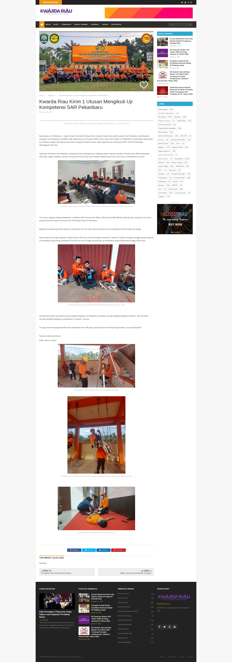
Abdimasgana (163, 109)
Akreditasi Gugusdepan (166, 113)
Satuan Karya (172, 189)
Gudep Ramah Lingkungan (167, 128)
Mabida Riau (180, 166)
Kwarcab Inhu (123, 602)
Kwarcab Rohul (123, 629)
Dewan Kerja (181, 121)
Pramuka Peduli (179, 178)
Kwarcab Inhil (122, 598)
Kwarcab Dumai (123, 594)
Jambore (161, 140)
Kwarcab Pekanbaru (125, 620)
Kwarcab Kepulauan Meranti (128, 611)
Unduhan (94, 24)
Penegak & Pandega (178, 174)
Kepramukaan (163, 159)
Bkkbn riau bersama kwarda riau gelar (136, 573)
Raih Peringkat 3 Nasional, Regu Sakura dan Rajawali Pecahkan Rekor (55, 614)
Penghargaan (162, 178)
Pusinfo (175, 181)
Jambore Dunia (163, 143)
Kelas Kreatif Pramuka (165, 155)
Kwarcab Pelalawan (125, 625)
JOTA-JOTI (183, 136)
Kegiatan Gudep (177, 147)
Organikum (172, 170)
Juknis (178, 143)
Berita (48, 24)
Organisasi (66, 24)
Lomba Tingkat (163, 166)
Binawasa (177, 117)
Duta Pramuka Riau (164, 124)
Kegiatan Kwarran (164, 151)
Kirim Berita (116, 24)
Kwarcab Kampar (124, 607)
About (182, 657)
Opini (160, 170)
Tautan (105, 24)
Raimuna (161, 185)
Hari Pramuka (163, 132)
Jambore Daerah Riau (178, 140)
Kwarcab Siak (122, 638)
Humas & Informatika (165, 136)
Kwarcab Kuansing (124, 616)
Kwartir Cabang (80, 24)
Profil (55, 24)
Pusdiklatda (162, 181)
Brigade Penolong (164, 121)
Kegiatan (161, 147)
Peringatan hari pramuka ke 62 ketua (56, 573)
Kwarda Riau (179, 159)
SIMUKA (174, 185)
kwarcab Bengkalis (124, 642)
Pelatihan (51, 95)
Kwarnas (161, 162)
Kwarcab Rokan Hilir (125, 633)
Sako (160, 189)
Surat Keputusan (180, 193)
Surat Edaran (162, 193)
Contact (190, 657)
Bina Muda (162, 117)
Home (41, 95)
